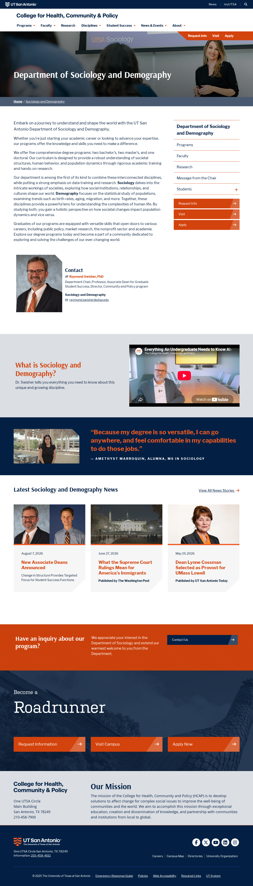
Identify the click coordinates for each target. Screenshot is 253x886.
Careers (157, 856)
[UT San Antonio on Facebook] (196, 842)
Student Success (119, 25)
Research (68, 25)
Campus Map (175, 856)
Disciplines (89, 25)
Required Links (191, 876)
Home (18, 101)
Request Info (197, 36)
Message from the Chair (196, 178)
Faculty (46, 25)
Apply (229, 36)
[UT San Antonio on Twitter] (206, 842)
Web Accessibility (164, 876)
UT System (213, 876)
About (177, 25)
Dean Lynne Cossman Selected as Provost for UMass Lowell (201, 568)
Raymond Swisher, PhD (86, 276)
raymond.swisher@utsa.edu (89, 300)
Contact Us (180, 640)
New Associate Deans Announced (44, 565)
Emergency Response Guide (114, 876)
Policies (143, 876)
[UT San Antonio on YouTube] (216, 842)
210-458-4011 (41, 855)
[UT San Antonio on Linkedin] (225, 842)
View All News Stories (217, 490)
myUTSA (230, 4)
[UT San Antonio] (21, 4)
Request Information (37, 744)
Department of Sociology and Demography (203, 130)
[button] (246, 4)
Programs (24, 25)
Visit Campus (107, 744)
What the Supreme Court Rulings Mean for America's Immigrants (125, 568)
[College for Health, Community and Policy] (66, 14)
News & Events (152, 25)
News (213, 4)
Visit (215, 36)
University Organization (222, 856)
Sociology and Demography (45, 101)
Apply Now (183, 744)
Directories (195, 856)
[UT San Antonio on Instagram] (235, 842)
